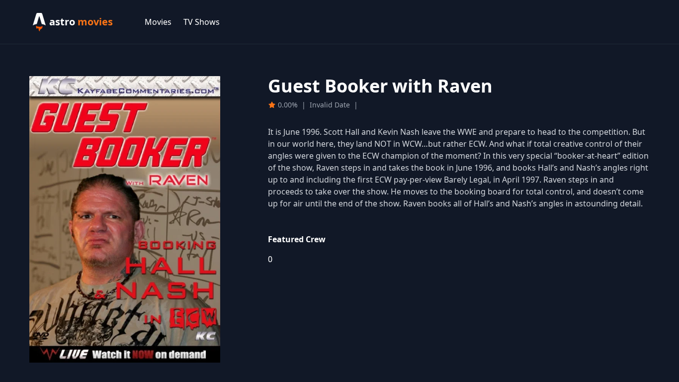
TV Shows (201, 21)
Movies (158, 21)
